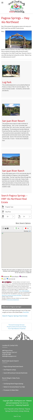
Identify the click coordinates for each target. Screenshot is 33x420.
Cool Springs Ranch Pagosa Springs (13, 383)
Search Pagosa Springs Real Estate (14, 316)
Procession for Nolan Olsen (11, 390)
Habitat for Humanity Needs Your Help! (14, 387)
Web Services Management (13, 299)
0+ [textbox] (8, 216)
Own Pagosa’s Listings (10, 369)
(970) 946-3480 (6, 354)
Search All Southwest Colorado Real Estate (15, 373)
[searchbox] (12, 207)
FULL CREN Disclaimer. (24, 290)
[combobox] (17, 207)
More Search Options (23, 223)
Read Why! (26, 312)
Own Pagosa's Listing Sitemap (14, 409)
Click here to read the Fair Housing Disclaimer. (12, 295)
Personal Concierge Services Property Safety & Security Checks (16, 326)
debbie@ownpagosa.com (9, 356)
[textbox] (18, 228)
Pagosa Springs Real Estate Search (13, 366)
